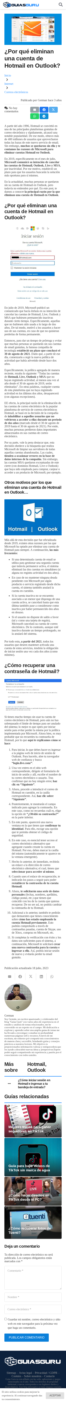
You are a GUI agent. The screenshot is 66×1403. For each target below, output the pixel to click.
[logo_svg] (21, 4)
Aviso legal (25, 1372)
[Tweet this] (53, 110)
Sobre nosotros (32, 1376)
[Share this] (44, 110)
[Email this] (34, 110)
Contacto (49, 1376)
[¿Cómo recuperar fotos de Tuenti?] (33, 1207)
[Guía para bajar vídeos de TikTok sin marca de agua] (33, 1139)
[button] (60, 4)
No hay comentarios (11, 109)
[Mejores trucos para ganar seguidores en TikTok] (33, 1106)
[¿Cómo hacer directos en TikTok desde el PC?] (33, 1178)
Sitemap (11, 1372)
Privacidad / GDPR (46, 1372)
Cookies (16, 1376)
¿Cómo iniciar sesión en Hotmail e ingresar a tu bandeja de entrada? (34, 1084)
